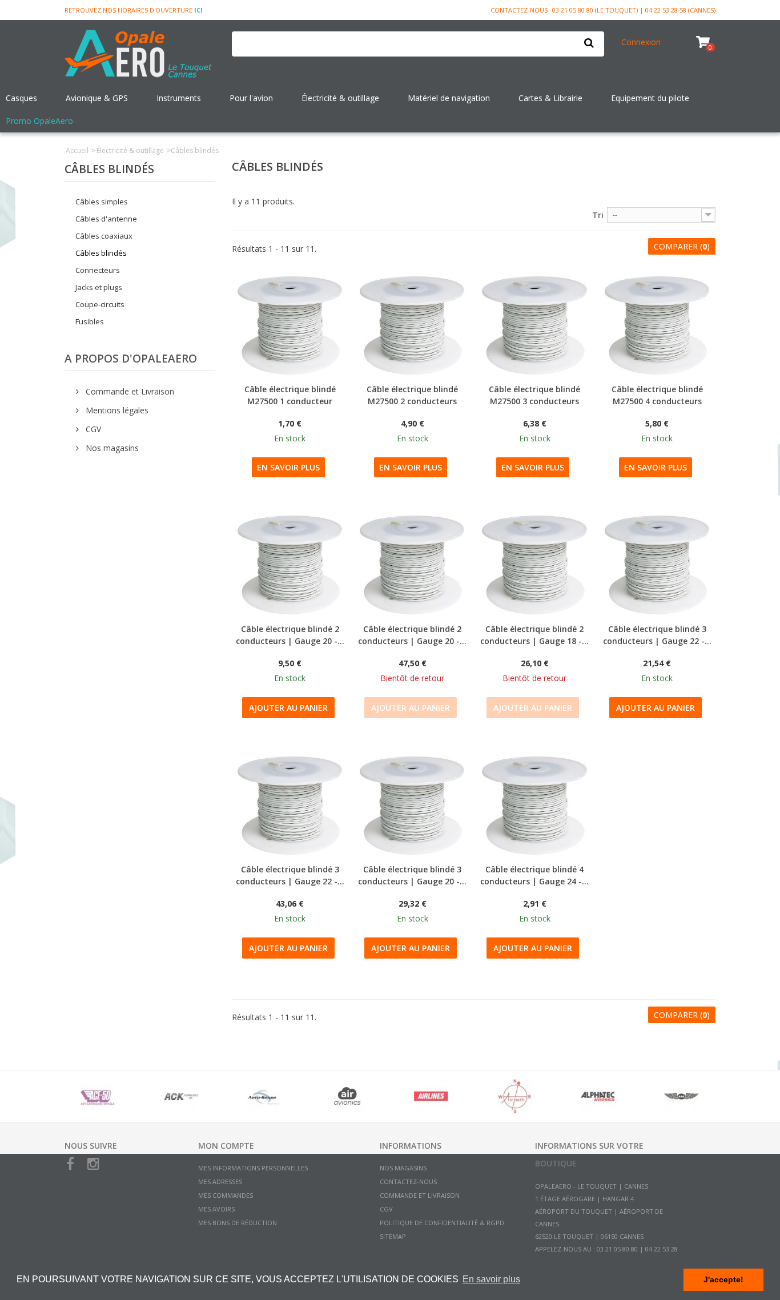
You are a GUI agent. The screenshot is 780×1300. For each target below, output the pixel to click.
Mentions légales (115, 410)
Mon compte (226, 1145)
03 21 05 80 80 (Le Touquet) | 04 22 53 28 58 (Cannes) (633, 10)
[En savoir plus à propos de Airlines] (431, 1096)
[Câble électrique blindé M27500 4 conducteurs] (657, 325)
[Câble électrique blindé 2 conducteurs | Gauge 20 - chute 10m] (412, 564)
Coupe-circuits (99, 304)
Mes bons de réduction (237, 1222)
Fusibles (89, 321)
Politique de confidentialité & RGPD (442, 1222)
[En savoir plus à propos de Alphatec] (598, 1096)
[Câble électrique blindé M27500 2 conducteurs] (412, 325)
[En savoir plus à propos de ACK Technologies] (181, 1096)
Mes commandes (225, 1195)
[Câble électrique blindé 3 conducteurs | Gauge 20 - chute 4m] (412, 805)
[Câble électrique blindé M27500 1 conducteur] (290, 325)
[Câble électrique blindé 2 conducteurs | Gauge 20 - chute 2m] (290, 564)
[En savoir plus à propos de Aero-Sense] (264, 1096)
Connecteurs (97, 270)
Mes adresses (220, 1181)
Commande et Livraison (128, 391)
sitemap (393, 1236)
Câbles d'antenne (106, 219)
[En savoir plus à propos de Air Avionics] (348, 1096)
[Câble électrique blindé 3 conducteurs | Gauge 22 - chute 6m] (290, 805)
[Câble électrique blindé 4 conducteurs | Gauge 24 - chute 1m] (534, 805)
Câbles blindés (101, 253)
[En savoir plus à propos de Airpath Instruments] (514, 1096)
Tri (598, 215)
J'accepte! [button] (723, 1279)
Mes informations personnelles (253, 1168)
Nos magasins (111, 447)
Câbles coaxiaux (103, 236)
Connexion (641, 42)
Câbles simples (101, 201)
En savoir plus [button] (491, 1279)
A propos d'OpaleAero (131, 358)
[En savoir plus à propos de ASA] (681, 1096)
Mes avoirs (216, 1209)
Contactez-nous (519, 10)
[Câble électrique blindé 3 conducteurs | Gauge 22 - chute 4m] (657, 564)
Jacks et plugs (98, 287)
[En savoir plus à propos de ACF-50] (97, 1096)
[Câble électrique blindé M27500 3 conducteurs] (534, 325)
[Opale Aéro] (140, 55)
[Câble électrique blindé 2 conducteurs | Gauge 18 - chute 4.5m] (534, 564)
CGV (92, 429)
